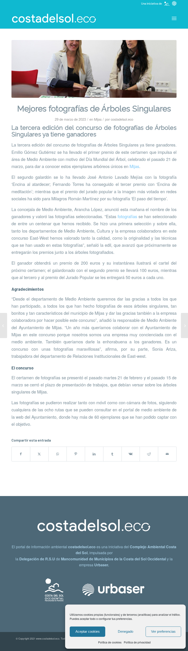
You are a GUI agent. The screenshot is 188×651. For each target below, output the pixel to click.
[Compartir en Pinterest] (76, 454)
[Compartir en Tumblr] (112, 454)
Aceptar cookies (87, 631)
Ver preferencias (163, 631)
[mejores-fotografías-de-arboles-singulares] (94, 69)
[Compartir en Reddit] (149, 454)
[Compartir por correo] (167, 454)
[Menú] (174, 18)
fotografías (127, 216)
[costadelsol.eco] (54, 18)
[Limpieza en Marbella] (184, 325)
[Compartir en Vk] (131, 454)
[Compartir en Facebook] (21, 454)
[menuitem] (174, 18)
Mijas (98, 119)
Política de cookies (110, 642)
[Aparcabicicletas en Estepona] (3, 325)
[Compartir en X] (39, 454)
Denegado (125, 631)
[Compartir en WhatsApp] (58, 454)
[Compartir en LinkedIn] (94, 454)
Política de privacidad (137, 642)
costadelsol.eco (122, 119)
